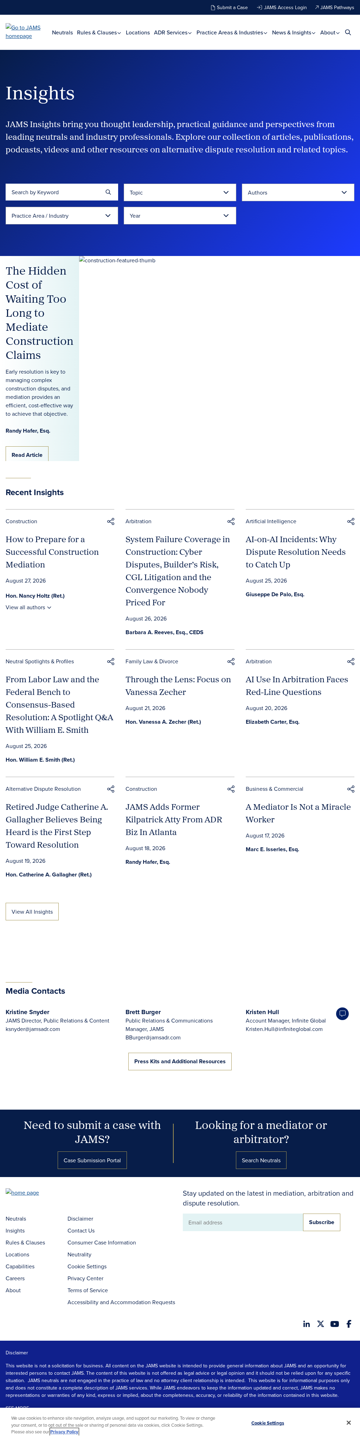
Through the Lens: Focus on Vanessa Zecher (178, 685)
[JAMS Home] (29, 31)
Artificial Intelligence (271, 521)
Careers (15, 1278)
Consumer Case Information (102, 1242)
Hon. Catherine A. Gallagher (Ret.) (49, 874)
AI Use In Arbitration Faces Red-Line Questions (297, 685)
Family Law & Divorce (152, 661)
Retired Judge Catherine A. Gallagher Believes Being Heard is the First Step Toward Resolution (57, 825)
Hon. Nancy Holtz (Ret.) (35, 596)
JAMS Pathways (337, 7)
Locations (138, 32)
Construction (21, 521)
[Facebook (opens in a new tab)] (349, 1324)
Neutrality (79, 1254)
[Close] (348, 1422)
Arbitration (139, 521)
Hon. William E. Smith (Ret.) (40, 760)
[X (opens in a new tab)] (320, 1324)
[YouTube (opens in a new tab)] (334, 1324)
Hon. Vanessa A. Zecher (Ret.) (163, 722)
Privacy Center (85, 1278)
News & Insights (292, 32)
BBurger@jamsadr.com (153, 1037)
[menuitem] (62, 32)
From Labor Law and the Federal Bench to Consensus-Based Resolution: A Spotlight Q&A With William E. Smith (59, 704)
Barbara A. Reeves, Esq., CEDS (165, 632)
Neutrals (62, 32)
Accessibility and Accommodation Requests (121, 1302)
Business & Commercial (274, 789)
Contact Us (81, 1230)
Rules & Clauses (97, 32)
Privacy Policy (64, 1431)
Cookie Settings (87, 1266)
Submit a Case (232, 7)
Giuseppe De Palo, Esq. (275, 594)
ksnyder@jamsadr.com (33, 1029)
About (328, 32)
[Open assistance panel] (342, 1013)
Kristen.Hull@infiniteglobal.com (284, 1029)
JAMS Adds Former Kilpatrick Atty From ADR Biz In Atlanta (174, 819)
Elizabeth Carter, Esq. (273, 722)
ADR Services (171, 32)
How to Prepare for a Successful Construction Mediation (52, 552)
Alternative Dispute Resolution (43, 789)
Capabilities (20, 1266)
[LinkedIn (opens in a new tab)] (306, 1324)
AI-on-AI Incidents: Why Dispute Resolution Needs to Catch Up (296, 552)
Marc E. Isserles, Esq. (272, 849)
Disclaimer (80, 1218)
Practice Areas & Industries (230, 32)
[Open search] (348, 32)
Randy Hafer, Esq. (148, 862)
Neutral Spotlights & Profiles (40, 661)
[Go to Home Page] (33, 1193)
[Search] (108, 192)
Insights (15, 1230)
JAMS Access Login (285, 7)
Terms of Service (88, 1290)
